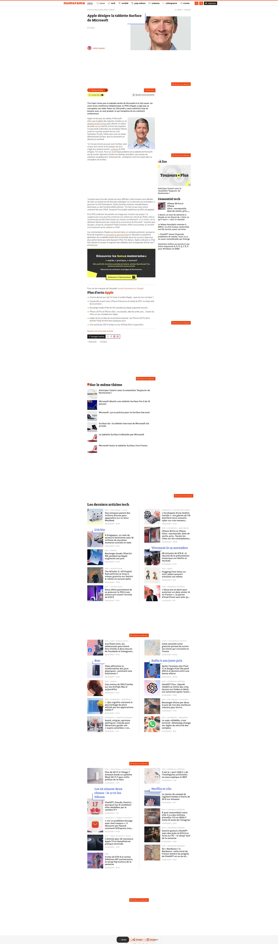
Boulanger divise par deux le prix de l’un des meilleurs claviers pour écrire (176, 705)
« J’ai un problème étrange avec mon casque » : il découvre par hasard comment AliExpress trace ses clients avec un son (118, 824)
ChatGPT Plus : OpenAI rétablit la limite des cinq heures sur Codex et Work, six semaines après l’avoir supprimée (175, 688)
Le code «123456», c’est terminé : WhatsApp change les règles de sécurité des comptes (176, 724)
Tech (179, 10)
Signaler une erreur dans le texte (100, 331)
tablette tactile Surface (97, 123)
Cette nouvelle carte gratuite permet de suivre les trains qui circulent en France (175, 648)
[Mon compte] (196, 3)
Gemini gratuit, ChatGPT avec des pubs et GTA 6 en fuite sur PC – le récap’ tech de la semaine (176, 834)
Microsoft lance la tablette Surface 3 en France (123, 445)
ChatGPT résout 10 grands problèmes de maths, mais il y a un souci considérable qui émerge (174, 236)
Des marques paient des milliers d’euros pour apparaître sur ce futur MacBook (117, 517)
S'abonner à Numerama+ (119, 277)
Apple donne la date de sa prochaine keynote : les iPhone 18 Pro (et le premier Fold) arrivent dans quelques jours (120, 319)
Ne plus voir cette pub (182, 84)
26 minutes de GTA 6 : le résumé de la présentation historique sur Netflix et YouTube (175, 557)
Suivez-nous (149, 90)
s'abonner (212, 3)
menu (90, 3)
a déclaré (114, 149)
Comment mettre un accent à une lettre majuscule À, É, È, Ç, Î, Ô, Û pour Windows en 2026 (173, 246)
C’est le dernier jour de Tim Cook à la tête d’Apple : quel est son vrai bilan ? (122, 297)
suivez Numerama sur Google (130, 288)
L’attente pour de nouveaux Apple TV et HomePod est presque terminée (119, 841)
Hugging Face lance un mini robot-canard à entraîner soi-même (174, 574)
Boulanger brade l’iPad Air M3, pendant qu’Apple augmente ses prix (119, 307)
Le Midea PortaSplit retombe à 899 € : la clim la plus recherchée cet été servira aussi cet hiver (173, 226)
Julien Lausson (99, 48)
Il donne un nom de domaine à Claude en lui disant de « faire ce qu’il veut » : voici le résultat (173, 217)
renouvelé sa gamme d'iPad (117, 234)
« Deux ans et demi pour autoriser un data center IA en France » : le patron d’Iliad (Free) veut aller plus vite (176, 593)
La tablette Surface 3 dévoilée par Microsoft (121, 434)
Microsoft (93, 341)
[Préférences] (201, 3)
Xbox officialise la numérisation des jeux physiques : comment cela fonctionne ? (118, 670)
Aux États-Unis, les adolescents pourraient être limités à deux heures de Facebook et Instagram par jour (118, 648)
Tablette (187, 10)
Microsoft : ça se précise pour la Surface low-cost (124, 412)
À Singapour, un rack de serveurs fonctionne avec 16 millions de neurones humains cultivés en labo (119, 539)
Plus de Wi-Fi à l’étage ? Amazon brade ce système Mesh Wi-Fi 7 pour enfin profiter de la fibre (118, 776)
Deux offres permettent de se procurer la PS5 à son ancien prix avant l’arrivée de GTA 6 (118, 593)
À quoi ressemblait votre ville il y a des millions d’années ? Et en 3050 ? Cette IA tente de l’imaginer (176, 816)
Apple (109, 292)
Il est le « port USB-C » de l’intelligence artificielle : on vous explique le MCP (175, 774)
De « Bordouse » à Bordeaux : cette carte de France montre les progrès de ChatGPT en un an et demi (175, 853)
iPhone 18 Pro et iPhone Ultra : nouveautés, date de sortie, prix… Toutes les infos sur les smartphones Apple (177, 207)
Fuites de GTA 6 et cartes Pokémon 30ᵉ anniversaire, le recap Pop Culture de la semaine (119, 861)
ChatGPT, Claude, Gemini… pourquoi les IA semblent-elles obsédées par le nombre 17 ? (118, 806)
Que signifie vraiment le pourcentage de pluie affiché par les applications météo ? (119, 706)
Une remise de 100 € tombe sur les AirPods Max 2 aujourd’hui (116, 324)
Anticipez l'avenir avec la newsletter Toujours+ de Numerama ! (124, 391)
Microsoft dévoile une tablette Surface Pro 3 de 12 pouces (124, 402)
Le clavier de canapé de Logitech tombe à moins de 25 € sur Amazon (176, 796)
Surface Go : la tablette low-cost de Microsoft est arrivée (124, 424)
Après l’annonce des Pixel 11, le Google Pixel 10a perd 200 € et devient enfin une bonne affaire (175, 670)
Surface (104, 341)
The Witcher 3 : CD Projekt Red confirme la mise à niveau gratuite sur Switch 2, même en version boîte (119, 575)
